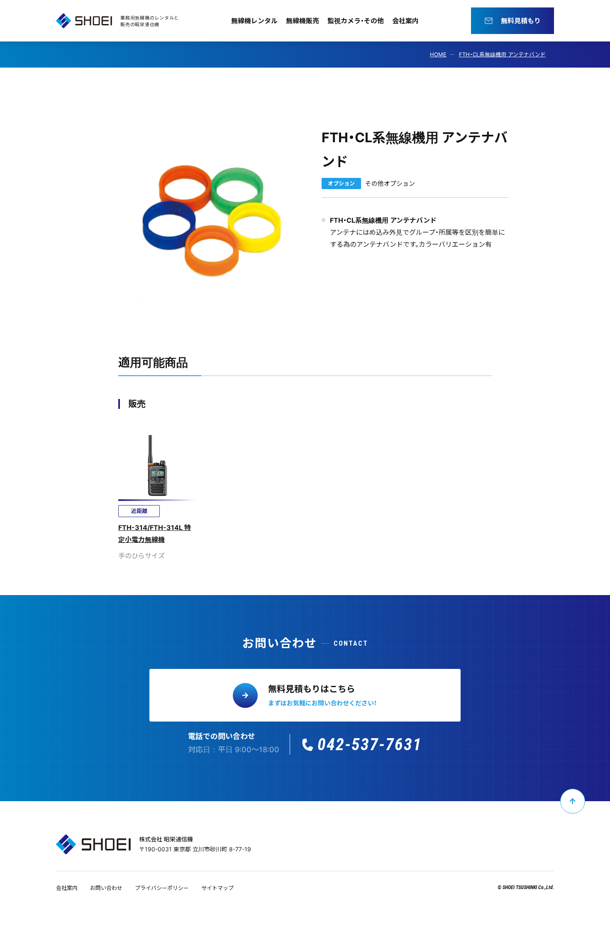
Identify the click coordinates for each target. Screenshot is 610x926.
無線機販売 (302, 21)
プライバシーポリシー (162, 888)
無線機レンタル (254, 21)
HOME (438, 54)
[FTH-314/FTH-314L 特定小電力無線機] (157, 492)
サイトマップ (217, 888)
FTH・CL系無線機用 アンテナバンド (502, 54)
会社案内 (405, 21)
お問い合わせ (106, 888)
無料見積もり (521, 21)
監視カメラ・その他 (355, 21)
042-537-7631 (369, 744)
